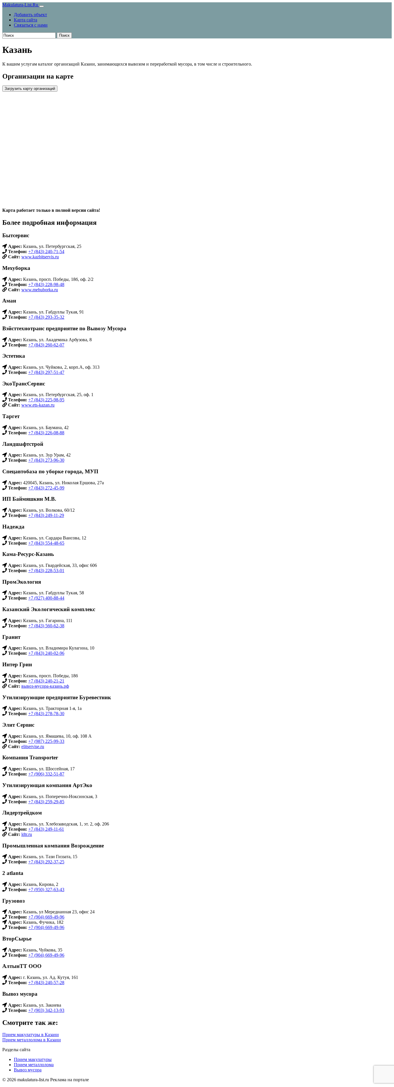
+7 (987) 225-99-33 (46, 741)
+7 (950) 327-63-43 (46, 889)
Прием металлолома (34, 1064)
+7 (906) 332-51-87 (46, 773)
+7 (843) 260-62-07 (46, 344)
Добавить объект (30, 14)
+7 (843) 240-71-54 (46, 251)
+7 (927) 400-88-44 (46, 598)
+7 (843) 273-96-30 (46, 460)
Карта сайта (25, 19)
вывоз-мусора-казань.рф (45, 686)
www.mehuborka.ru (39, 289)
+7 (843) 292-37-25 (46, 861)
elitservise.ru (32, 746)
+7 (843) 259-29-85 (46, 801)
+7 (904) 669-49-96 (46, 917)
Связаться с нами (31, 25)
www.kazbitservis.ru (40, 256)
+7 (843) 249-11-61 (46, 829)
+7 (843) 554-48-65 (46, 543)
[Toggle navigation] (41, 6)
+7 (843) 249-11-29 (46, 515)
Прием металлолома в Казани (31, 1039)
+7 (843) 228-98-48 (46, 284)
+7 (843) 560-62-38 (46, 625)
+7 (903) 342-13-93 (46, 1010)
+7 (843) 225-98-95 (46, 399)
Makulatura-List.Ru (20, 4)
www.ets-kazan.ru (38, 404)
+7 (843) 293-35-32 (46, 317)
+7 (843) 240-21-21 (46, 680)
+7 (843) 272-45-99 (46, 487)
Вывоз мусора (28, 1069)
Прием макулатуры (33, 1059)
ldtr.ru (26, 834)
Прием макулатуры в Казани (30, 1034)
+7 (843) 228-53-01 (46, 570)
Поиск (64, 35)
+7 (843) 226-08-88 (46, 432)
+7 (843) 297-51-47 (46, 372)
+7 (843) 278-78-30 (46, 713)
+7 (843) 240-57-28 (46, 982)
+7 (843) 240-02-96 (46, 653)
